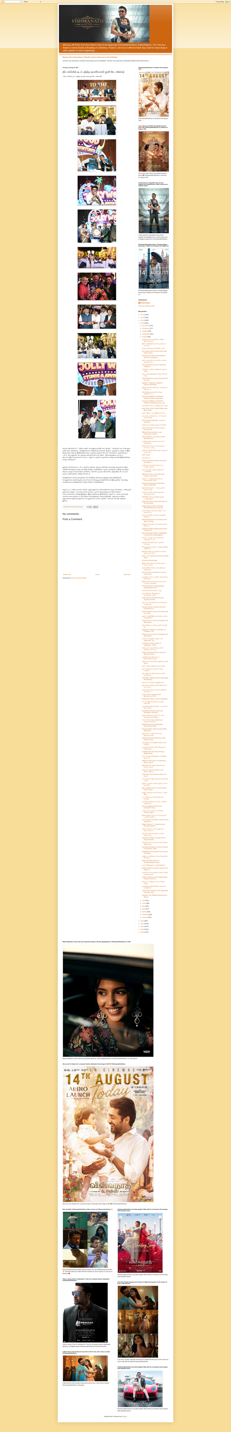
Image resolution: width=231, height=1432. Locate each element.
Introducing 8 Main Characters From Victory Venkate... (153, 838)
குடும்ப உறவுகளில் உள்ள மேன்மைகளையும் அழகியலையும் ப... (154, 361)
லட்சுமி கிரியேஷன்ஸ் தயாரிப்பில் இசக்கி (153, 865)
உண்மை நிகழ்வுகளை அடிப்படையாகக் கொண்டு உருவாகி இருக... (153, 716)
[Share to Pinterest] (97, 507)
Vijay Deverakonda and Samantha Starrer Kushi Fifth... (153, 484)
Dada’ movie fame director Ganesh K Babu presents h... (154, 653)
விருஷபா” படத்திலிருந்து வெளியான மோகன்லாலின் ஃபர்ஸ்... (152, 479)
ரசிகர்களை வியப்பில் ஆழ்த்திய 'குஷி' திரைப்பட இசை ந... (152, 770)
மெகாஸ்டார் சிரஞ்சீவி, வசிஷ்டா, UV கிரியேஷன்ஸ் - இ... (152, 639)
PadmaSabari (145, 303)
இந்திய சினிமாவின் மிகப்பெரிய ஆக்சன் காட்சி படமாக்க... (153, 564)
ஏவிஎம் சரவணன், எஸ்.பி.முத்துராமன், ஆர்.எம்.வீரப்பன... (153, 829)
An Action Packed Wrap (149, 560)
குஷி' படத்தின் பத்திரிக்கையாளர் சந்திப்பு (154, 666)
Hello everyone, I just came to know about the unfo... (153, 437)
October (145, 331)
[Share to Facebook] (95, 507)
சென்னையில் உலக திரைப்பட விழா (152, 590)
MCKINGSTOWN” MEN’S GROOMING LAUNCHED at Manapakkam (154, 534)
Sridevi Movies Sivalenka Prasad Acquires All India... (153, 598)
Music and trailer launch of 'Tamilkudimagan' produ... (151, 861)
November (145, 328)
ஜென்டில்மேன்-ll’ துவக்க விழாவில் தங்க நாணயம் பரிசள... (153, 766)
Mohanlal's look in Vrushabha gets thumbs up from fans (153, 475)
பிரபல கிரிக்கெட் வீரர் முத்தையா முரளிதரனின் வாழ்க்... (151, 594)
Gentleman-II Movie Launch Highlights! (154, 699)
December (145, 325)
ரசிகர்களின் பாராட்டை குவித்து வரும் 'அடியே (155, 405)
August (144, 337)
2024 (142, 320)
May (143, 906)
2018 (142, 932)
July (143, 900)
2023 (142, 323)
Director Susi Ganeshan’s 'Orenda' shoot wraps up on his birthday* (90, 57)
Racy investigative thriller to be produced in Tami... (152, 807)
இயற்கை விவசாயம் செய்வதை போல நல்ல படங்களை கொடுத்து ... (154, 582)
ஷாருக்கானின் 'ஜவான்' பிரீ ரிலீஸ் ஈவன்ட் (153, 348)
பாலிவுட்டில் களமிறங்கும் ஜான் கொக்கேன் (154, 425)
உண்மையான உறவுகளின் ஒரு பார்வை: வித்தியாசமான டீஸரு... (153, 648)
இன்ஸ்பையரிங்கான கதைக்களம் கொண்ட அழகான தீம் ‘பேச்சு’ (154, 552)
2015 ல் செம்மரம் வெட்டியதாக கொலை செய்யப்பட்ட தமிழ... (153, 446)
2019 (142, 929)
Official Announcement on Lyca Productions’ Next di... (152, 433)
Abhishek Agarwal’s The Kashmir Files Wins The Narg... (154, 520)
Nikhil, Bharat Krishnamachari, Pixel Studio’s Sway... (153, 739)
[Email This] (88, 507)
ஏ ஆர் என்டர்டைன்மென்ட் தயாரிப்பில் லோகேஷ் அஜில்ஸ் (152, 811)
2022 (142, 921)
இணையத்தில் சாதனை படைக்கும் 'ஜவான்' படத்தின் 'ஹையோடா (154, 816)
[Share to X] (92, 507)
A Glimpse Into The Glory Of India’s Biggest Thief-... (153, 752)
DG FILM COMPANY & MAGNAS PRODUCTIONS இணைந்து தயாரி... (154, 402)
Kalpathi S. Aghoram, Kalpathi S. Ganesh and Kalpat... (152, 383)
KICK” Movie (146, 455)
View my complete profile (146, 306)
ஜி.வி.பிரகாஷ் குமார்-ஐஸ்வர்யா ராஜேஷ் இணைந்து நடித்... (153, 340)
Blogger (124, 1416)
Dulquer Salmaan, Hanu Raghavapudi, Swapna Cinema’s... (154, 878)
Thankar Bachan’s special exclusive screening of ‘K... (153, 608)
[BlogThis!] (90, 507)
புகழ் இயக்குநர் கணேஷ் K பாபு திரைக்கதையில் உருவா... (151, 658)
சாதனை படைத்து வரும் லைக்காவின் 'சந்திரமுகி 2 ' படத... (153, 538)
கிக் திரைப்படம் (146, 458)
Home (97, 574)
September (146, 334)
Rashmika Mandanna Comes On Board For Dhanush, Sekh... (155, 848)
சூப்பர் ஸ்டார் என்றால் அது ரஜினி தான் (153, 682)
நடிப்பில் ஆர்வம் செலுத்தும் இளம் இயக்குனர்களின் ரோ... (151, 695)
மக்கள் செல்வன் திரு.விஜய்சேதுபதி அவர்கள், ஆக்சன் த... (152, 720)
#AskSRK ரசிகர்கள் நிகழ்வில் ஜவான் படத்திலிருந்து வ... (153, 497)
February (145, 914)
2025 (142, 317)
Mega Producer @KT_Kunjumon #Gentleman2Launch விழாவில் (152, 507)
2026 (142, 315)
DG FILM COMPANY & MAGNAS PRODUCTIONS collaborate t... (153, 397)
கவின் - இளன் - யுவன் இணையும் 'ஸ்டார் (154, 413)
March (144, 912)
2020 (142, 926)
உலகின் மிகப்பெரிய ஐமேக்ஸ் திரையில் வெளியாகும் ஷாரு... (153, 493)
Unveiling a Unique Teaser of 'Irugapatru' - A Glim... (151, 644)
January (145, 917)
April (144, 909)
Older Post (127, 574)
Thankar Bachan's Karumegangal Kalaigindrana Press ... (153, 586)
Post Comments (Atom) (79, 578)
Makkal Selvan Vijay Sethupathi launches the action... (152, 725)
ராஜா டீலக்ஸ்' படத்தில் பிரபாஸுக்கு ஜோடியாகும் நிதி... (152, 734)
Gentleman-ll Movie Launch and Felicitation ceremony (152, 711)
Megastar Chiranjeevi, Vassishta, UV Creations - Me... (154, 630)
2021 (142, 924)
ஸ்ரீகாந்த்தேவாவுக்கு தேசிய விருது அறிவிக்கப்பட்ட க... (152, 393)
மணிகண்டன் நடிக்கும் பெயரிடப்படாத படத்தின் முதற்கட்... (153, 466)
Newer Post (67, 574)
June (144, 903)
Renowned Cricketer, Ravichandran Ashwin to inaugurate (153, 356)
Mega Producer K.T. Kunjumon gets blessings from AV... (153, 825)
